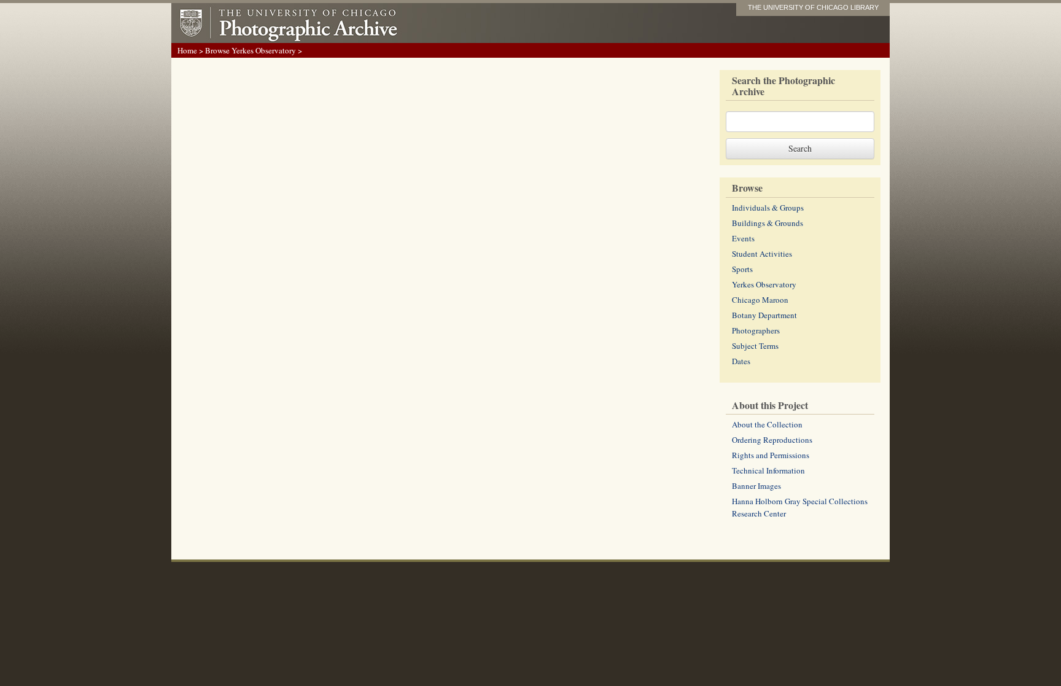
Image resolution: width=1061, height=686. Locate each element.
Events (743, 238)
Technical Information (768, 470)
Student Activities (762, 253)
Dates (741, 361)
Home (187, 50)
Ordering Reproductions (772, 439)
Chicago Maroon (760, 299)
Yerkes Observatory (764, 284)
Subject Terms (755, 345)
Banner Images (756, 485)
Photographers (756, 330)
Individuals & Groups (768, 207)
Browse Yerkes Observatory (250, 50)
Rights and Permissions (770, 455)
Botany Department (764, 315)
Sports (742, 269)
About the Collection (767, 424)
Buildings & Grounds (767, 222)
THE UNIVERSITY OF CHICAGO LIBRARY (813, 7)
